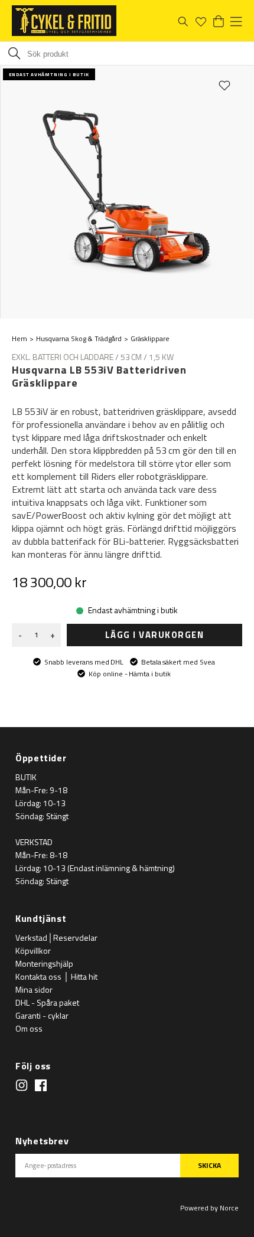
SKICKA (209, 1165)
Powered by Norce (209, 1207)
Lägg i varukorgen (154, 635)
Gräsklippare (150, 338)
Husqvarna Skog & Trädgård (79, 338)
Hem (19, 338)
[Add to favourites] (224, 85)
